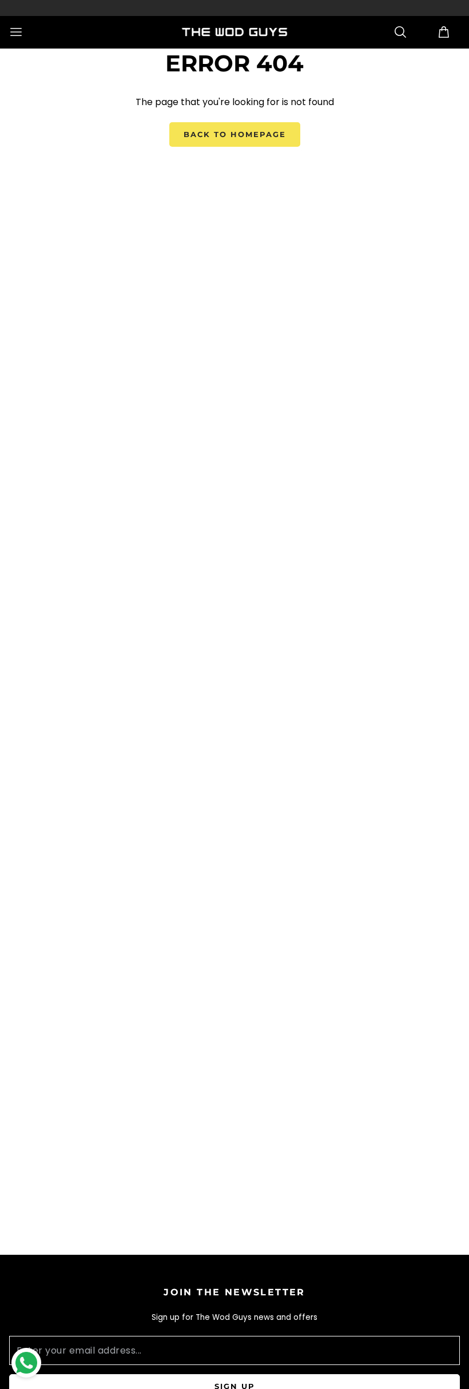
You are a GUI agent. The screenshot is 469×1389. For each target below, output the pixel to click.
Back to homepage (235, 134)
